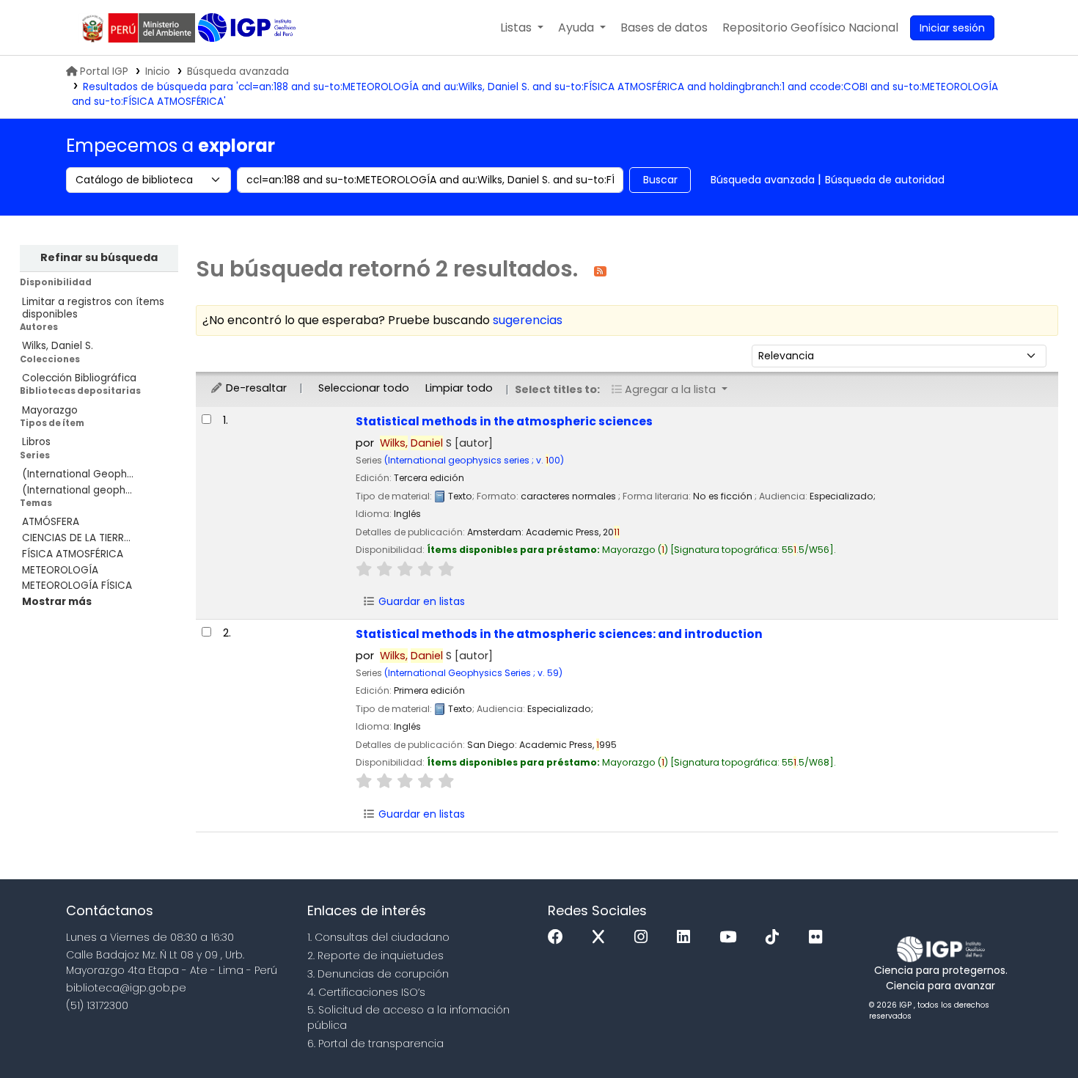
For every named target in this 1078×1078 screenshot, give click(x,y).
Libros (36, 442)
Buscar (660, 179)
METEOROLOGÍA (60, 570)
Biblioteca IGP (248, 28)
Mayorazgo (50, 410)
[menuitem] (810, 28)
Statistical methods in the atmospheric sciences (504, 421)
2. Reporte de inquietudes (375, 955)
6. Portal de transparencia (375, 1043)
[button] (521, 28)
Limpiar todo (459, 388)
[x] (602, 937)
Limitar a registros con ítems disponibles (93, 308)
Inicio (157, 71)
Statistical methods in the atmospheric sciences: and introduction (559, 634)
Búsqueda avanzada (238, 71)
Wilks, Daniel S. (57, 346)
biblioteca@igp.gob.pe (126, 987)
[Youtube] (731, 937)
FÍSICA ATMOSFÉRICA (72, 554)
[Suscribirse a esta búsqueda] (600, 270)
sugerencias (527, 320)
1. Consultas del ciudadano (378, 937)
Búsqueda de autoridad (885, 179)
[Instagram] (644, 937)
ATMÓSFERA (50, 522)
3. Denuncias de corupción (378, 974)
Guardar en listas (420, 601)
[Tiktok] (776, 937)
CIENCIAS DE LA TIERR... (76, 538)
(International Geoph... (77, 474)
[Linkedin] (687, 937)
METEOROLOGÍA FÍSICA (77, 586)
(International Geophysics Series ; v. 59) (473, 673)
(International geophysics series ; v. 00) (474, 460)
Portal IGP (104, 71)
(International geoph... (77, 490)
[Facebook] (559, 937)
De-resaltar (255, 388)
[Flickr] (819, 937)
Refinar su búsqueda (99, 257)
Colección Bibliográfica (79, 378)
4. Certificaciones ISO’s (366, 992)
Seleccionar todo (363, 388)
